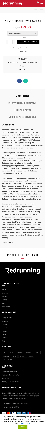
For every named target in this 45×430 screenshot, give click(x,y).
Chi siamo (5, 293)
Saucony (23, 356)
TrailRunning (32, 62)
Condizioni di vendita (9, 371)
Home (4, 289)
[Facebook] (19, 81)
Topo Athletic (7, 359)
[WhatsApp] (25, 81)
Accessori (5, 321)
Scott (3, 341)
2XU (4, 352)
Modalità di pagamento (10, 375)
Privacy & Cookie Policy (10, 382)
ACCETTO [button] (23, 427)
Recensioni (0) (22, 109)
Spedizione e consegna (22, 116)
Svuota (24, 37)
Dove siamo (6, 307)
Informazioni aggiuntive (22, 102)
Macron (4, 331)
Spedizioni (5, 378)
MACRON (6, 356)
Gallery (4, 300)
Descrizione (22, 95)
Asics (17, 62)
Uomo (22, 66)
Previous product (36, 9)
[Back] (3, 9)
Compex (5, 324)
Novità (4, 303)
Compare (23, 51)
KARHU (4, 328)
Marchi (4, 296)
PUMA (4, 334)
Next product (41, 9)
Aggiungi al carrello (28, 42)
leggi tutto (25, 423)
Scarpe (23, 62)
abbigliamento (7, 318)
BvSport (19, 352)
